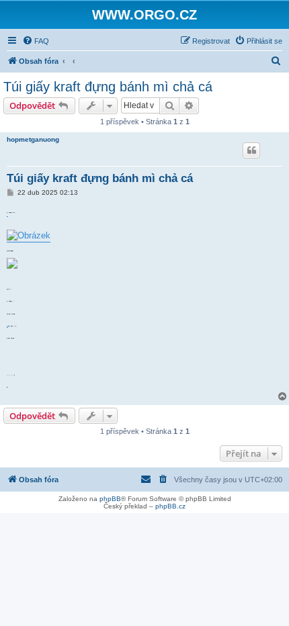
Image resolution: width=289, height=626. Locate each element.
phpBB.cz (170, 506)
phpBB (110, 498)
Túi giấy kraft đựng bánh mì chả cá (107, 86)
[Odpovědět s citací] (251, 150)
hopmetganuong (33, 139)
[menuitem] (35, 41)
